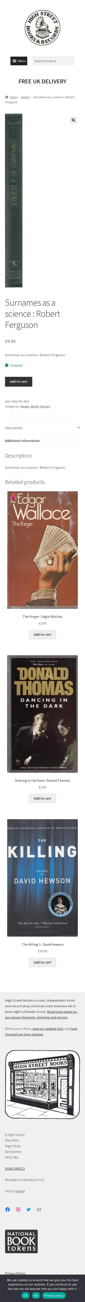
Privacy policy (54, 1295)
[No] (79, 1288)
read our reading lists (48, 1028)
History (25, 97)
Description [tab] (13, 428)
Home (14, 97)
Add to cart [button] (42, 634)
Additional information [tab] (22, 440)
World (35, 406)
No (36, 1295)
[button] (22, 61)
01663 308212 (15, 1168)
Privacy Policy (15, 1273)
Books (25, 406)
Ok (25, 1295)
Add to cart (18, 381)
